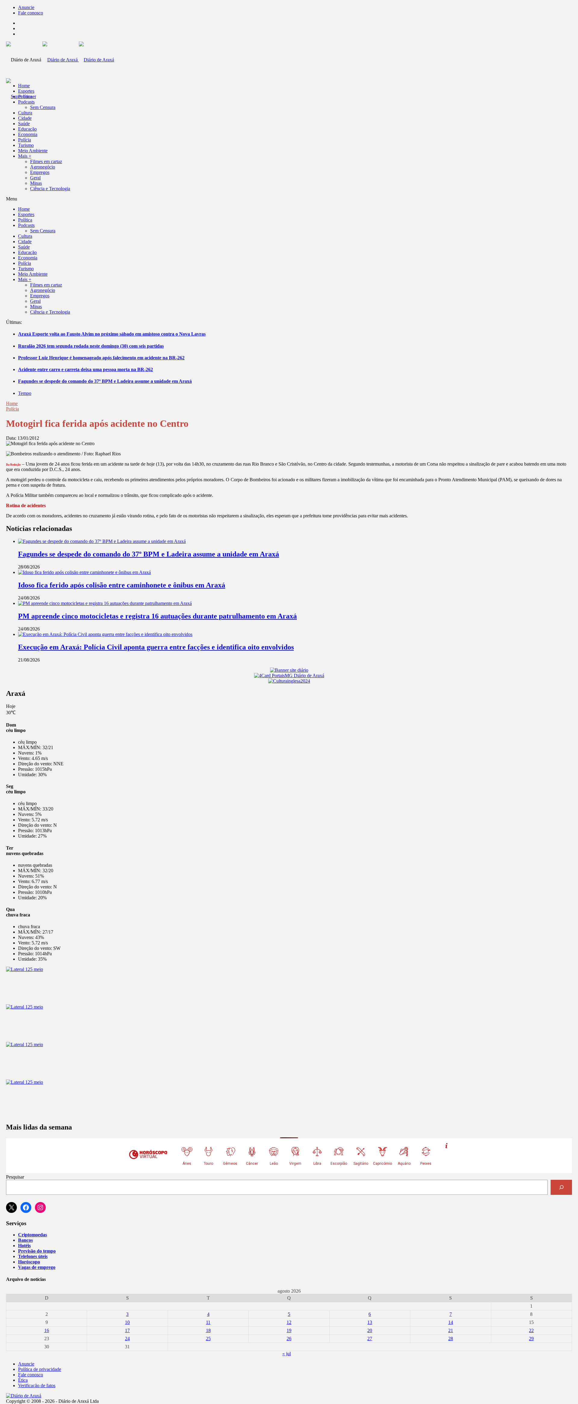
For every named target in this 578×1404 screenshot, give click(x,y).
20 (369, 1330)
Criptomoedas (32, 1234)
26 (289, 1338)
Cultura (25, 112)
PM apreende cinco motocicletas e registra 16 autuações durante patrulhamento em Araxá (157, 616)
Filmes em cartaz (46, 161)
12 (289, 1322)
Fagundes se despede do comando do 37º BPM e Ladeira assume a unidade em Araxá (105, 381)
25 (208, 1338)
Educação (27, 129)
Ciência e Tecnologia (50, 188)
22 (531, 1330)
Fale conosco (30, 12)
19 (289, 1330)
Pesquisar (15, 1176)
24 (127, 1338)
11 (208, 1322)
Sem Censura (42, 107)
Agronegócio (42, 166)
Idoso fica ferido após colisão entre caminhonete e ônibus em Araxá (121, 585)
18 (208, 1330)
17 (127, 1330)
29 (531, 1338)
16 (46, 1330)
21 (450, 1330)
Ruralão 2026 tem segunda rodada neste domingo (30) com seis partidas (91, 346)
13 (369, 1322)
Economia (27, 134)
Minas (36, 183)
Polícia (24, 139)
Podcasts (26, 101)
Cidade (25, 118)
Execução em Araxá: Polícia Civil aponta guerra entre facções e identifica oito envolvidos (156, 647)
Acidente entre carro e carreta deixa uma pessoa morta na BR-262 (85, 369)
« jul (286, 1353)
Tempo (24, 393)
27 (369, 1338)
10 (127, 1322)
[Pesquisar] (561, 1187)
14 (450, 1322)
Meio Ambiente (33, 150)
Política (25, 96)
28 (450, 1338)
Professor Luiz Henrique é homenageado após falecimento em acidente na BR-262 (101, 357)
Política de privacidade (39, 1369)
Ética (23, 1380)
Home (12, 403)
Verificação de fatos (36, 1385)
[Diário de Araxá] (78, 59)
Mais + (24, 156)
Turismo (26, 145)
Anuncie (26, 7)
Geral (35, 177)
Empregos (39, 172)
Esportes (26, 91)
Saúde (24, 123)
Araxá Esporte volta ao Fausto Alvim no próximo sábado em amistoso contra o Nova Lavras (112, 333)
